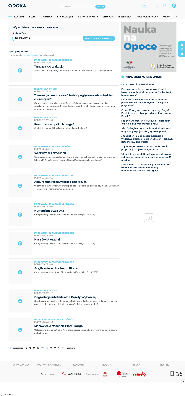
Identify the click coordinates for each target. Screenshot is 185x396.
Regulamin (78, 365)
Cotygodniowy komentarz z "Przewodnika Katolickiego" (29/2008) (66, 272)
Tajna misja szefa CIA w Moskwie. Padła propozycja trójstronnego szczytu (144, 148)
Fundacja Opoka (20, 365)
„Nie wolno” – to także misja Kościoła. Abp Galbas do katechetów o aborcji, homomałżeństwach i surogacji (146, 167)
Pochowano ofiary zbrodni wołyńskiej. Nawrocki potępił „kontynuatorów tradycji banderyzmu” (146, 91)
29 (51, 348)
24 (30, 348)
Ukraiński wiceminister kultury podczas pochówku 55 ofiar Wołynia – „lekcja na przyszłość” (144, 102)
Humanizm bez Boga (49, 210)
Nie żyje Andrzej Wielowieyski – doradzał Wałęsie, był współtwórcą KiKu (145, 122)
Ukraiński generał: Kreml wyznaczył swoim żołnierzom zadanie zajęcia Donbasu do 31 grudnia (146, 156)
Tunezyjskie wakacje (49, 66)
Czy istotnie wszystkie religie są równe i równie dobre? (60, 128)
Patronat (136, 365)
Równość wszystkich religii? (54, 124)
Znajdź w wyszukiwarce (98, 38)
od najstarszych (47, 55)
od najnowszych (31, 55)
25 (34, 348)
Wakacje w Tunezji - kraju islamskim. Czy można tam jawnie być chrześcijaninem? (74, 70)
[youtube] (181, 53)
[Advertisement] (92, 390)
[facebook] (181, 44)
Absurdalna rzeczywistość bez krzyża (60, 182)
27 (42, 348)
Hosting (164, 365)
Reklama (106, 365)
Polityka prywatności (49, 365)
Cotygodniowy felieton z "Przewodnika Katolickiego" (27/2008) (65, 214)
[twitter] (181, 49)
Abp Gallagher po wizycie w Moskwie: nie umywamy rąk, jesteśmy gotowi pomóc (145, 130)
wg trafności (15, 55)
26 (38, 348)
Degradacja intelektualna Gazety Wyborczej (65, 297)
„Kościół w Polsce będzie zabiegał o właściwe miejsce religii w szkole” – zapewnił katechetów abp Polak (147, 138)
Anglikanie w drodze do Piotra (56, 268)
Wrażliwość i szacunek (50, 153)
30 (55, 348)
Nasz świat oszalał (47, 239)
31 (59, 348)
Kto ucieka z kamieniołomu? (137, 84)
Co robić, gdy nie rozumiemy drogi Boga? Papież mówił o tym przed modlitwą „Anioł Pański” (146, 113)
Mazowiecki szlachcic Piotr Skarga (58, 326)
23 (26, 348)
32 (63, 348)
